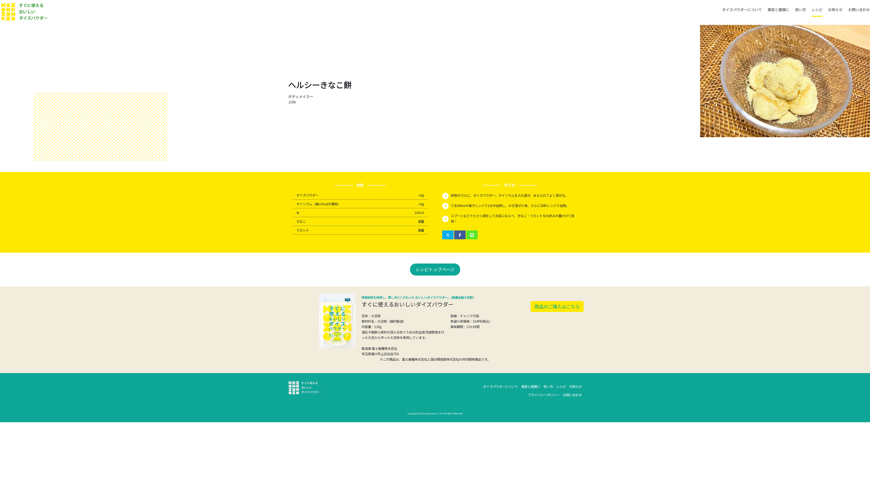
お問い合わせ (859, 9)
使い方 (800, 9)
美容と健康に (778, 9)
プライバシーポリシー (544, 394)
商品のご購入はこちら (557, 306)
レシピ (817, 9)
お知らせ (835, 9)
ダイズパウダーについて (742, 9)
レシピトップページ (435, 269)
